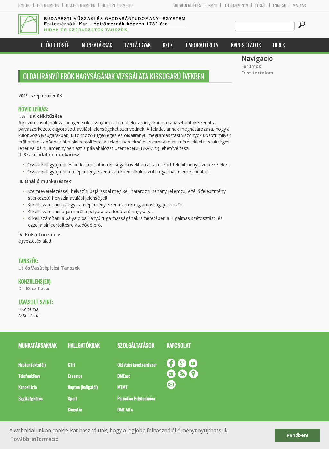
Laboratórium (202, 45)
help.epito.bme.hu (117, 5)
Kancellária (27, 387)
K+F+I (168, 45)
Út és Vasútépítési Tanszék (49, 268)
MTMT (122, 387)
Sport (72, 398)
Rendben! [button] (297, 435)
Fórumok (251, 66)
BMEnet (123, 375)
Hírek (279, 45)
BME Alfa (125, 409)
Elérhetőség (55, 45)
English (279, 5)
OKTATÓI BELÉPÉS (187, 5)
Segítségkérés (30, 398)
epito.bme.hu (48, 5)
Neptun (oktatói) (32, 364)
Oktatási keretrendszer (137, 364)
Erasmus (75, 375)
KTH (71, 364)
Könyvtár (75, 409)
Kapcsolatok (246, 45)
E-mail (213, 5)
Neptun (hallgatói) (83, 387)
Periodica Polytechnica (136, 398)
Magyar (299, 5)
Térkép (261, 5)
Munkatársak (97, 45)
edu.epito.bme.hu (80, 5)
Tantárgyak (137, 45)
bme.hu (24, 5)
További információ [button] (34, 439)
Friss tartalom (257, 73)
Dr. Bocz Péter (34, 288)
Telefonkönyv (236, 5)
